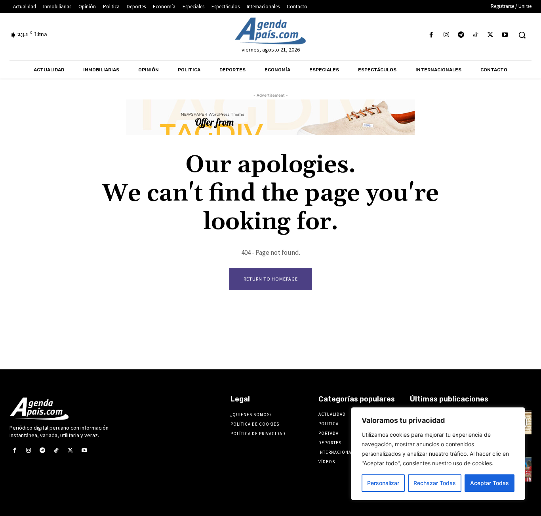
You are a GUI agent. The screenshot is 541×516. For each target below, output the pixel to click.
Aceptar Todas (489, 483)
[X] (490, 35)
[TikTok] (475, 35)
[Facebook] (431, 35)
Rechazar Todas (434, 483)
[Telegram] (460, 35)
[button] (521, 34)
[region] (438, 453)
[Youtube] (505, 35)
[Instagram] (446, 35)
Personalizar (383, 483)
